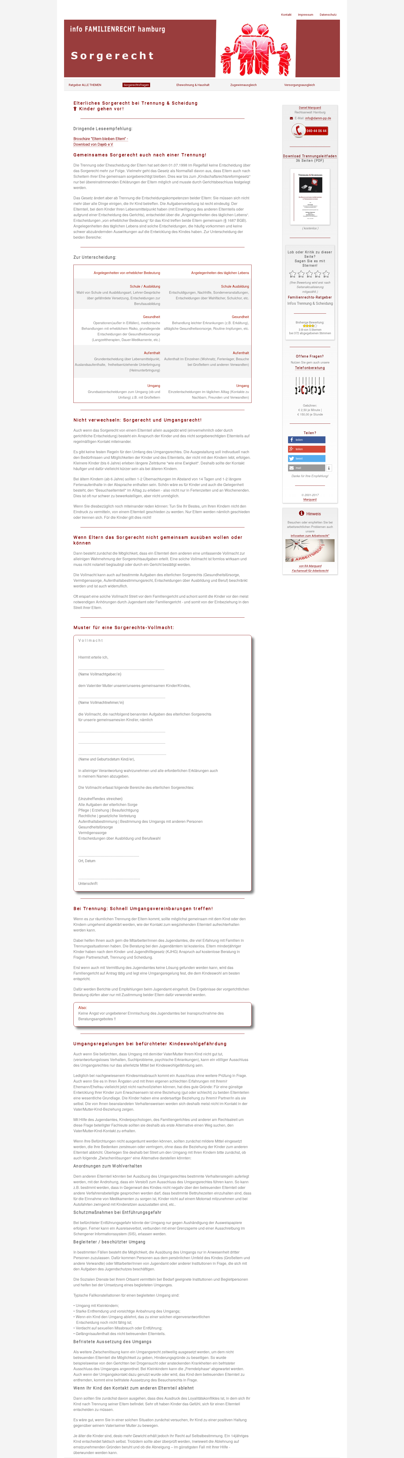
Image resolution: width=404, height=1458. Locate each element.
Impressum (305, 14)
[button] (306, 439)
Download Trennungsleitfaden (310, 156)
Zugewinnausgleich (243, 85)
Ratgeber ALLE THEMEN (85, 85)
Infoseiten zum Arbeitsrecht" (310, 536)
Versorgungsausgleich (299, 85)
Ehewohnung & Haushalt (193, 85)
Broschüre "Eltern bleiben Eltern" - (100, 139)
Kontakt (286, 14)
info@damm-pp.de (318, 118)
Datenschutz (328, 14)
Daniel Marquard (310, 107)
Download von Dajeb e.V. (93, 144)
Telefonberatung (310, 368)
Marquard (310, 499)
